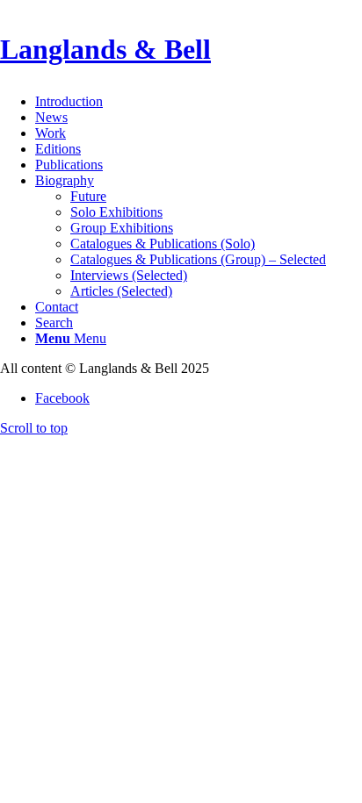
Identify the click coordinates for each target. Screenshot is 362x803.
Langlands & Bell (105, 49)
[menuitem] (198, 102)
